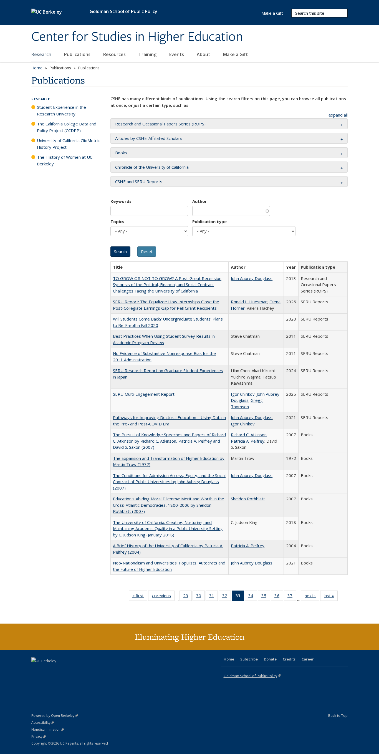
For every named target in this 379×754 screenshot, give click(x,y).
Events (177, 54)
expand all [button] (338, 115)
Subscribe (249, 659)
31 (213, 597)
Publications (78, 54)
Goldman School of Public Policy (123, 11)
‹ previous (163, 597)
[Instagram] (69, 670)
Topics (117, 221)
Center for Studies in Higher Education (137, 37)
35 (265, 597)
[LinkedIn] (47, 670)
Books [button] (121, 152)
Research (41, 54)
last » (331, 597)
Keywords (121, 201)
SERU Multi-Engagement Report (144, 394)
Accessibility (42, 722)
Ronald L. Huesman (249, 301)
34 (252, 597)
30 (200, 597)
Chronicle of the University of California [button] (152, 167)
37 (291, 597)
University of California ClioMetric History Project (68, 144)
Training (148, 54)
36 (278, 597)
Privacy (38, 736)
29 (187, 597)
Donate (270, 659)
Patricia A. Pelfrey (247, 441)
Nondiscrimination (47, 729)
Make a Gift (235, 54)
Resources (115, 54)
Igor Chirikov (243, 394)
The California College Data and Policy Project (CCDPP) (66, 127)
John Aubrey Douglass (251, 278)
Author (199, 201)
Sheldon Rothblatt (248, 498)
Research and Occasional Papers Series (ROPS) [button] (160, 124)
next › (312, 597)
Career (308, 659)
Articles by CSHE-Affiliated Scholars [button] (148, 138)
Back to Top (338, 715)
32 (226, 597)
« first (139, 597)
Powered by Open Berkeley (54, 715)
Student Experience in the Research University (61, 110)
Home (36, 67)
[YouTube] (58, 670)
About (204, 54)
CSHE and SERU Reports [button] (138, 181)
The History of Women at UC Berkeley (64, 160)
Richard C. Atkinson (249, 434)
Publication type (209, 221)
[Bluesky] (79, 670)
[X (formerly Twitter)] (36, 670)
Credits (289, 659)
